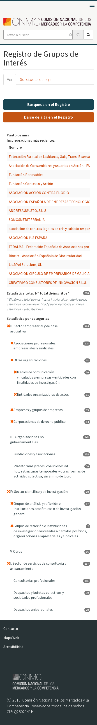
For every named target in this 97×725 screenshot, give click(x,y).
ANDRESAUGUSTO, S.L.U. (27, 210)
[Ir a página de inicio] (48, 22)
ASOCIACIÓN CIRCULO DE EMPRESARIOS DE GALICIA (49, 273)
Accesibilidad (13, 646)
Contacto (10, 628)
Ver (9, 79)
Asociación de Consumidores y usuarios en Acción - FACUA (52, 165)
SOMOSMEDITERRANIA (27, 219)
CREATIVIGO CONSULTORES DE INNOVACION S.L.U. (48, 282)
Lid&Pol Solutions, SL (25, 264)
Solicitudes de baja (35, 79)
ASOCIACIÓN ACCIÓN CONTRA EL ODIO (39, 192)
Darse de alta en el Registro (48, 117)
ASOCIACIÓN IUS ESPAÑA (28, 237)
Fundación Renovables (26, 174)
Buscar (88, 35)
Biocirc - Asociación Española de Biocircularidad (45, 255)
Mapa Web (11, 637)
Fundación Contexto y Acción (31, 183)
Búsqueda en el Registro (48, 104)
